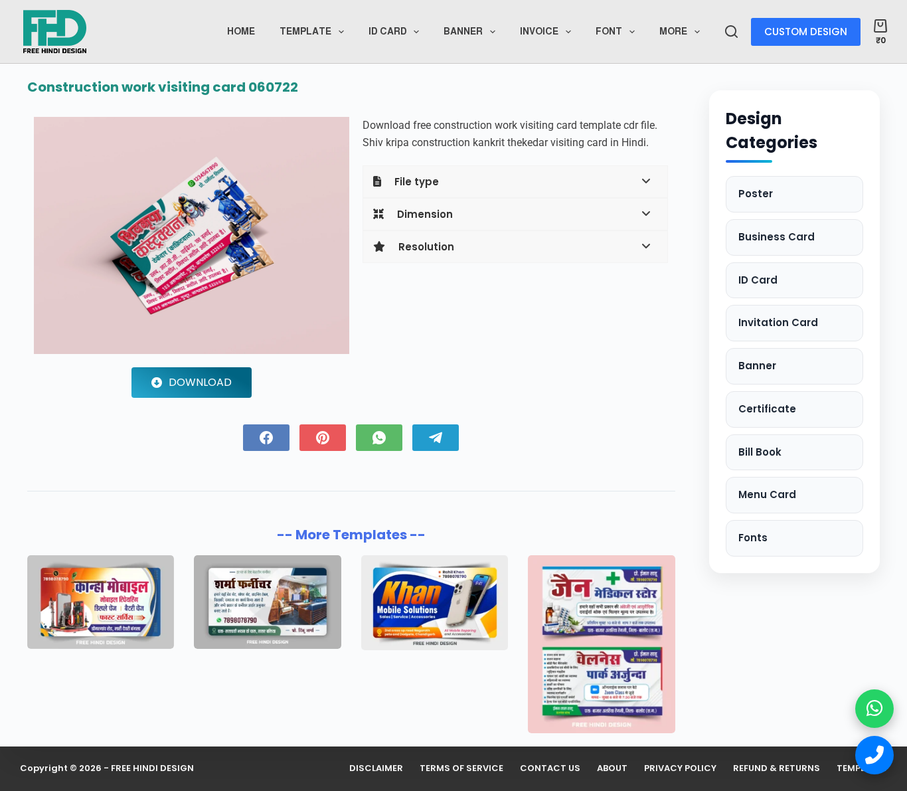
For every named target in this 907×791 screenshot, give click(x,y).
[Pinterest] (322, 437)
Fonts (753, 538)
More (673, 31)
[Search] (731, 31)
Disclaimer (376, 768)
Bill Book (760, 452)
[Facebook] (266, 437)
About (612, 768)
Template (305, 31)
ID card (388, 31)
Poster (755, 194)
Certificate (767, 409)
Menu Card (767, 494)
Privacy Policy (680, 768)
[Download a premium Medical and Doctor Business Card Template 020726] (601, 644)
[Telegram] (435, 437)
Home (241, 31)
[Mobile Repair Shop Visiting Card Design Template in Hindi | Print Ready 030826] (100, 602)
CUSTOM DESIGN (805, 32)
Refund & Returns (776, 768)
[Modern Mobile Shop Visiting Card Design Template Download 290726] (434, 602)
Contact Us (550, 768)
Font (609, 31)
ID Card (758, 280)
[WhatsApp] (379, 437)
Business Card (776, 237)
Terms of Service (461, 768)
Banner (463, 31)
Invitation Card (778, 322)
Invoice (539, 31)
